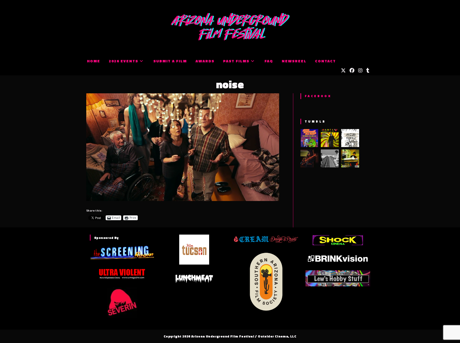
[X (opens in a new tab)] (343, 70)
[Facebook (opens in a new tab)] (352, 70)
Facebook (318, 96)
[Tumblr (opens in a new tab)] (367, 70)
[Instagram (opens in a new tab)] (360, 70)
